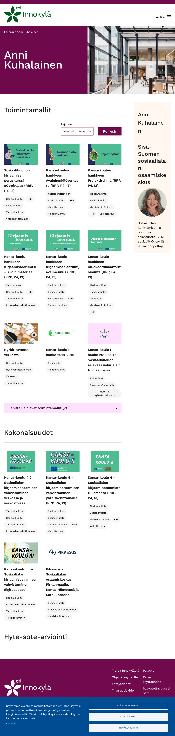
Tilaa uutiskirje (123, 690)
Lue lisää (11, 723)
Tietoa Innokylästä (125, 670)
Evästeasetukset (128, 705)
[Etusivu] (27, 15)
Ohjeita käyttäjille (125, 677)
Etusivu (9, 32)
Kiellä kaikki (128, 716)
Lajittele (66, 124)
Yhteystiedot (121, 684)
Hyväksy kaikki (128, 727)
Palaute (148, 670)
